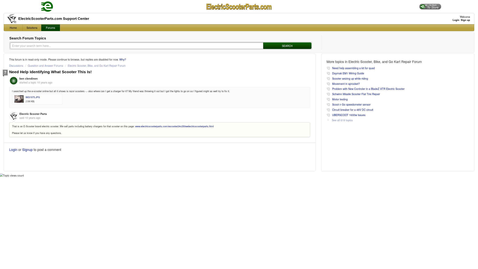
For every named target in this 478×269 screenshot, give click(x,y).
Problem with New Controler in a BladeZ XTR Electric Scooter (368, 89)
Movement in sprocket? (346, 84)
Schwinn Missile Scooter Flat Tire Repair (356, 94)
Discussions (16, 65)
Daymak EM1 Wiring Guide (348, 73)
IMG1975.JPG (33, 97)
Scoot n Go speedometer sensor (351, 104)
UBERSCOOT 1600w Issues (348, 115)
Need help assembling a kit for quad (353, 68)
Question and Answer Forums (45, 65)
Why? (122, 59)
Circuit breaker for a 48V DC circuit (352, 110)
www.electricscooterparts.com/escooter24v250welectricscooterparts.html (174, 126)
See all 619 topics (342, 120)
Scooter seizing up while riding (350, 78)
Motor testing (340, 99)
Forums (50, 28)
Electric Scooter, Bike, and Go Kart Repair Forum (97, 65)
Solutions (32, 28)
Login (13, 149)
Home (13, 28)
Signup (27, 149)
